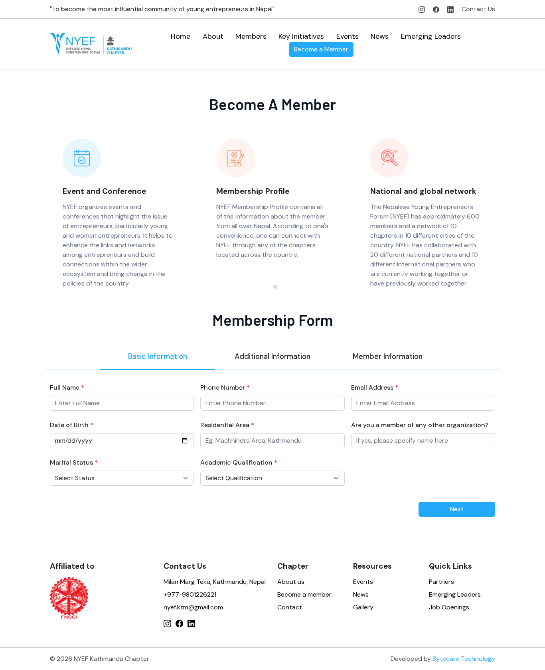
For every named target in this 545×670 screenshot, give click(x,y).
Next (457, 509)
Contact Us (478, 9)
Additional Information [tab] (272, 356)
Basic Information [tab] (157, 356)
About (213, 36)
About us (290, 581)
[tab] (269, 287)
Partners (441, 581)
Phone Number (225, 387)
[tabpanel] (272, 440)
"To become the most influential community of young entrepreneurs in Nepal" (162, 9)
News (380, 36)
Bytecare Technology (463, 658)
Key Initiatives (301, 36)
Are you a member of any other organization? (419, 425)
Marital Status (74, 462)
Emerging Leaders (431, 36)
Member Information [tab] (388, 356)
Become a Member (321, 49)
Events (347, 36)
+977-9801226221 (190, 594)
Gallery (363, 607)
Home (180, 36)
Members (251, 36)
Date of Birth (71, 425)
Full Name (67, 387)
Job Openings (449, 607)
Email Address (374, 387)
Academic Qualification (238, 462)
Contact (289, 607)
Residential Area (227, 425)
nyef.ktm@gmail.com (193, 607)
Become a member (304, 594)
